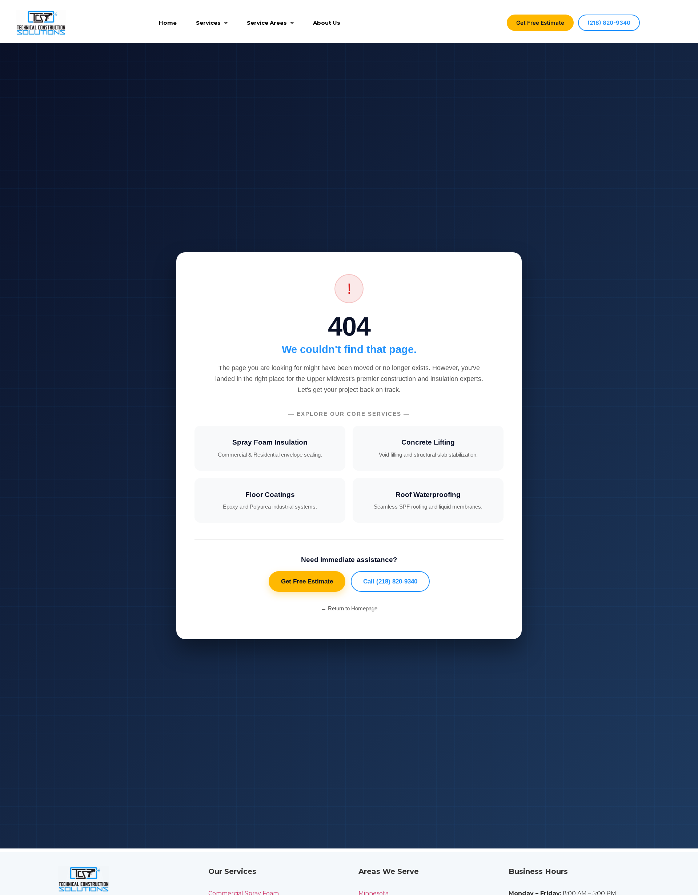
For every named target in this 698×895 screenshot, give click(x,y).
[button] (211, 23)
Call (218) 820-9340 (390, 581)
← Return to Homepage (349, 608)
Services (208, 22)
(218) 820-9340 (608, 22)
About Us (326, 22)
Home (168, 22)
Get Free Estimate (540, 22)
